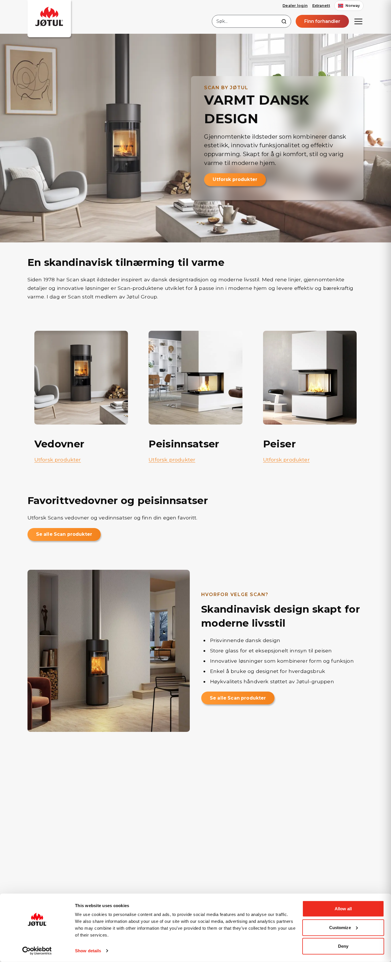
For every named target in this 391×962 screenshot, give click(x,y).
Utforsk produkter (235, 179)
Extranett (321, 5)
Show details (88, 950)
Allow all (343, 908)
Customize (340, 927)
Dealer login (295, 5)
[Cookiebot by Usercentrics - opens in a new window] (37, 951)
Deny (343, 946)
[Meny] (358, 21)
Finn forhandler (322, 21)
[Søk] (284, 21)
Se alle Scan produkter (64, 534)
